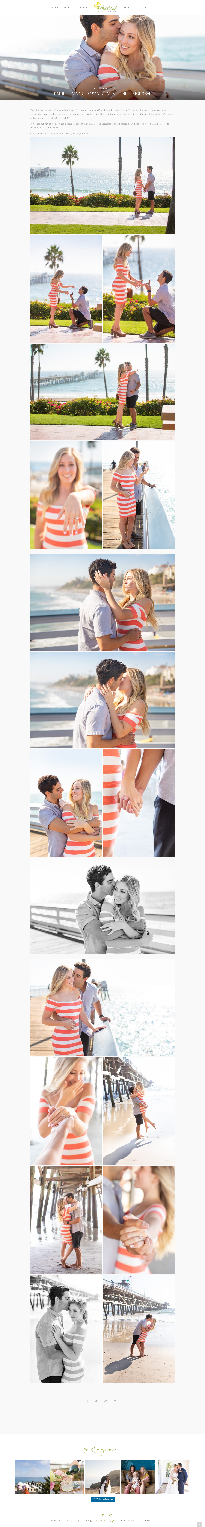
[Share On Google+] (116, 1401)
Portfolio (82, 7)
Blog (127, 7)
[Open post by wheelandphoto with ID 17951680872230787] (138, 1477)
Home (55, 7)
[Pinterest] (102, 1516)
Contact (150, 7)
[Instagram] (110, 1516)
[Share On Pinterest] (106, 1401)
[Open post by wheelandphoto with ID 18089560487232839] (32, 1477)
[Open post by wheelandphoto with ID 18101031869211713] (102, 1477)
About (67, 7)
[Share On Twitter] (97, 1401)
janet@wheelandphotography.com (105, 1520)
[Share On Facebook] (87, 1401)
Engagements (102, 88)
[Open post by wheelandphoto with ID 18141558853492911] (67, 1477)
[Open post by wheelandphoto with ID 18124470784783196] (172, 1477)
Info (137, 7)
